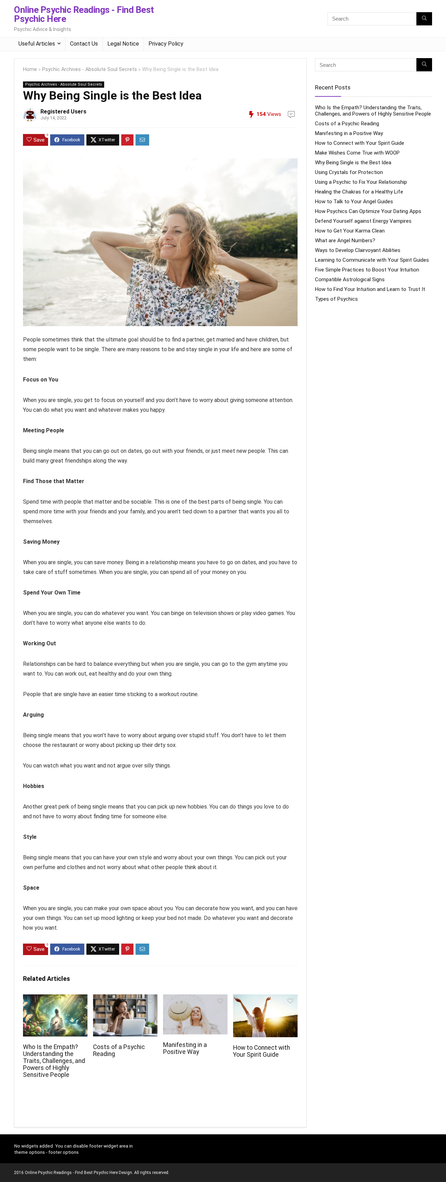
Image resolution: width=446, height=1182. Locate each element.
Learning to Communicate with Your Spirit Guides (372, 260)
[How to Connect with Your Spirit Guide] (265, 999)
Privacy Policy (165, 43)
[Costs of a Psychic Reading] (125, 999)
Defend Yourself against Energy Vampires (363, 221)
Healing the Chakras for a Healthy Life (359, 192)
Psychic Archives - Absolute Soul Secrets (89, 69)
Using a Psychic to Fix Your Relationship (361, 182)
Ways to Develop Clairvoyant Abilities (357, 250)
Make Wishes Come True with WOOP (357, 153)
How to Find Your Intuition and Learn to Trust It (370, 289)
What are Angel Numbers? (345, 240)
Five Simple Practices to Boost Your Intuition (367, 270)
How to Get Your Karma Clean (350, 231)
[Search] (424, 18)
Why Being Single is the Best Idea (353, 162)
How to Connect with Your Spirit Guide (261, 1051)
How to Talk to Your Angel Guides (354, 201)
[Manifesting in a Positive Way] (195, 999)
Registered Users (63, 111)
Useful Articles (36, 43)
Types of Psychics (336, 299)
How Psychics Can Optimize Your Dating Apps (368, 211)
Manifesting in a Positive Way (185, 1048)
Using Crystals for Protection (349, 172)
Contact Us (84, 43)
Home (30, 69)
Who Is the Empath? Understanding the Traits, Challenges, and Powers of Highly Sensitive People (54, 1060)
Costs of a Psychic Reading (347, 123)
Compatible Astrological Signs (350, 279)
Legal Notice (123, 43)
